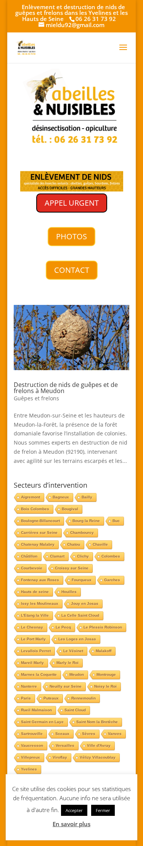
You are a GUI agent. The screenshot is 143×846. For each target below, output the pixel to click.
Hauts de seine (35, 592)
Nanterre (29, 686)
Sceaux (62, 734)
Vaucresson (32, 745)
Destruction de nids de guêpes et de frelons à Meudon (66, 387)
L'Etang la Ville (35, 615)
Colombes (110, 556)
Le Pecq (63, 627)
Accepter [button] (74, 810)
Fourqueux (82, 580)
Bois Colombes (35, 509)
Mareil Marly (32, 663)
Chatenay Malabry (38, 544)
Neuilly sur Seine (66, 686)
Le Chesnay (32, 627)
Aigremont (30, 497)
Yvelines (29, 769)
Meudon (76, 674)
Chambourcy (82, 532)
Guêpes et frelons (36, 398)
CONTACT (71, 270)
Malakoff (103, 651)
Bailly (87, 497)
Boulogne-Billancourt (40, 521)
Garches (112, 580)
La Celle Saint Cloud (80, 615)
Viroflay (60, 757)
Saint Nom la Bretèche (97, 722)
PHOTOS (71, 236)
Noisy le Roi (105, 686)
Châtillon (29, 556)
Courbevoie (31, 568)
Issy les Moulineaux (39, 603)
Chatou (73, 544)
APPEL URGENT (72, 203)
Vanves (115, 734)
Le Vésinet (73, 651)
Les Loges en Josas (77, 639)
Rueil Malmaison (36, 710)
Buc (116, 521)
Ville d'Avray (99, 745)
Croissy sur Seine (71, 568)
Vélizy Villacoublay (98, 757)
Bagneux (61, 497)
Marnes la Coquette (39, 674)
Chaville (100, 544)
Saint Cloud (75, 710)
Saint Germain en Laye (42, 722)
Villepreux (30, 757)
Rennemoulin (83, 698)
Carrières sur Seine (39, 532)
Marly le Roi (67, 663)
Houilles (69, 592)
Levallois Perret (36, 651)
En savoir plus (71, 824)
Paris (26, 698)
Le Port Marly (33, 639)
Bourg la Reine (86, 521)
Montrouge (106, 674)
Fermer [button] (103, 810)
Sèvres (88, 734)
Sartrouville (32, 734)
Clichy (83, 556)
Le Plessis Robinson (103, 627)
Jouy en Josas (84, 603)
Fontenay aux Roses (40, 580)
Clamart (57, 556)
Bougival (70, 509)
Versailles (65, 745)
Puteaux (51, 698)
